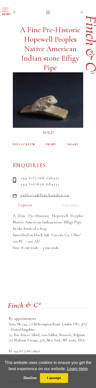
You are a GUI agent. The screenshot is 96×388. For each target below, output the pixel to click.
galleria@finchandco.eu (44, 195)
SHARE (73, 144)
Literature (70, 205)
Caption (25, 205)
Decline (30, 378)
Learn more (77, 369)
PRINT (51, 144)
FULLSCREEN (24, 144)
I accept (54, 378)
